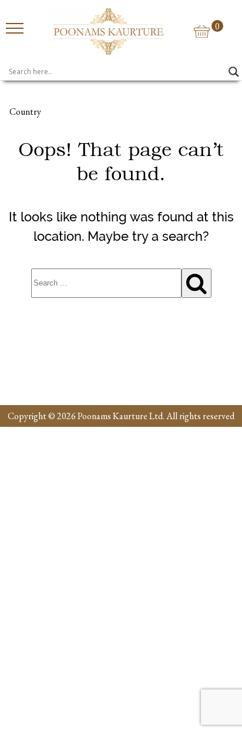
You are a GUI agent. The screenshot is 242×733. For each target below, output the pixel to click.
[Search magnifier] (234, 72)
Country (25, 111)
